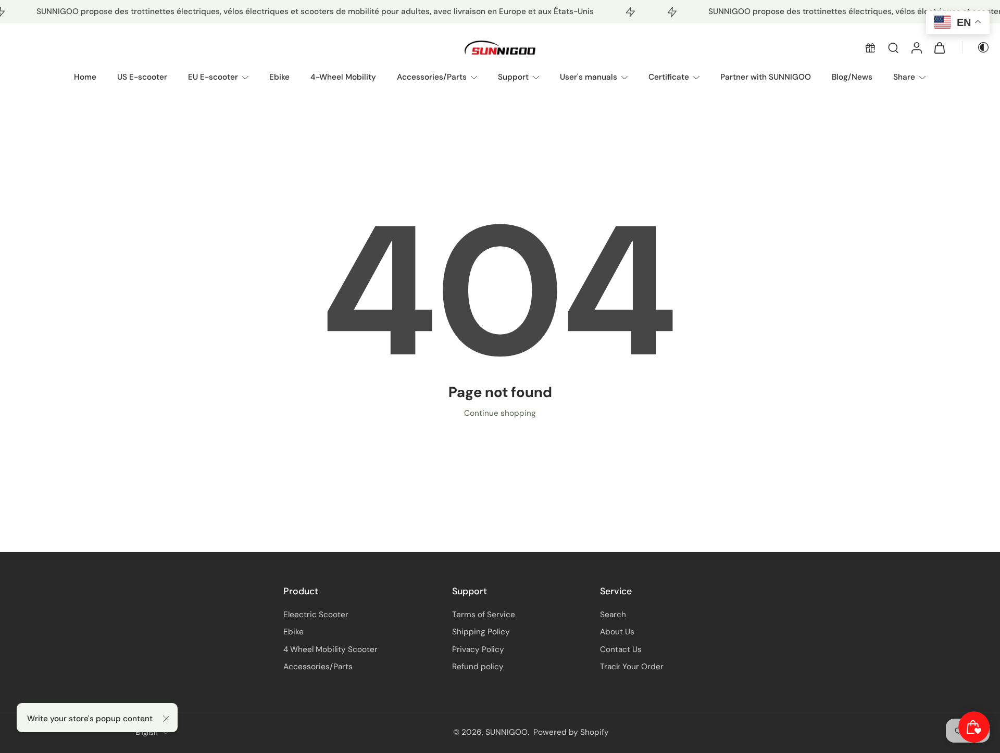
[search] (893, 47)
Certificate (668, 77)
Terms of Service (483, 614)
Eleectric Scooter (315, 614)
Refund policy (478, 666)
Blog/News (852, 77)
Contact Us (621, 649)
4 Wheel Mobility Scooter (330, 649)
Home (85, 77)
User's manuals (588, 77)
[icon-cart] (939, 47)
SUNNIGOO (506, 732)
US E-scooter (142, 77)
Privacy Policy (478, 649)
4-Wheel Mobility (343, 77)
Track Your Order (632, 666)
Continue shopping (500, 413)
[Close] (166, 718)
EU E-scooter (213, 77)
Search (613, 614)
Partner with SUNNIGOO (765, 77)
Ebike (279, 77)
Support (513, 77)
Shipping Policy (481, 632)
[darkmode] (976, 48)
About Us (617, 632)
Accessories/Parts (432, 77)
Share (904, 77)
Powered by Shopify (571, 732)
